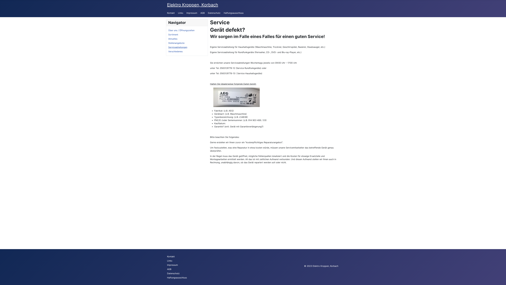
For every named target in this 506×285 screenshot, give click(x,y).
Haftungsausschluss (234, 13)
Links (180, 13)
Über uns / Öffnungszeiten (181, 30)
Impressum (191, 13)
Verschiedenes (175, 51)
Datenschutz (214, 13)
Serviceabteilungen (177, 47)
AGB (202, 13)
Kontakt (171, 13)
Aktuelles (172, 38)
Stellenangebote (176, 43)
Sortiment (173, 34)
